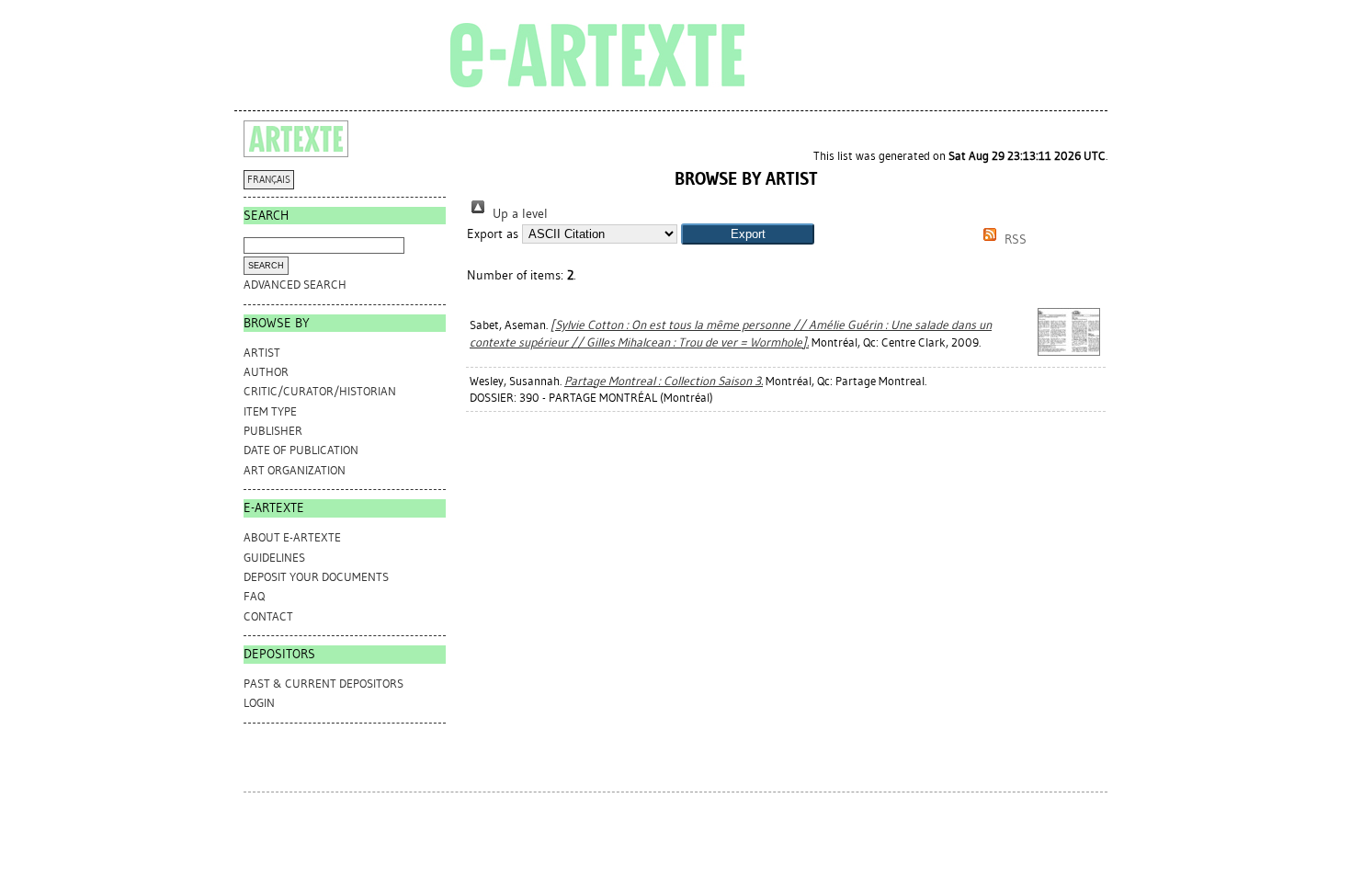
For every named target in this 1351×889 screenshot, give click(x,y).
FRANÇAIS (268, 180)
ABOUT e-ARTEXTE (292, 537)
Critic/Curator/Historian (320, 391)
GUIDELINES (274, 557)
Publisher (273, 431)
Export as (492, 234)
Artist (262, 352)
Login (259, 703)
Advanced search (295, 284)
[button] (747, 234)
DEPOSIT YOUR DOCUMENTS (316, 577)
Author (266, 372)
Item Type (270, 411)
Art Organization (295, 470)
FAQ (254, 596)
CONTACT (268, 616)
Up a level (518, 214)
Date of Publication (301, 450)
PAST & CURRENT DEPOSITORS (323, 683)
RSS (1014, 239)
